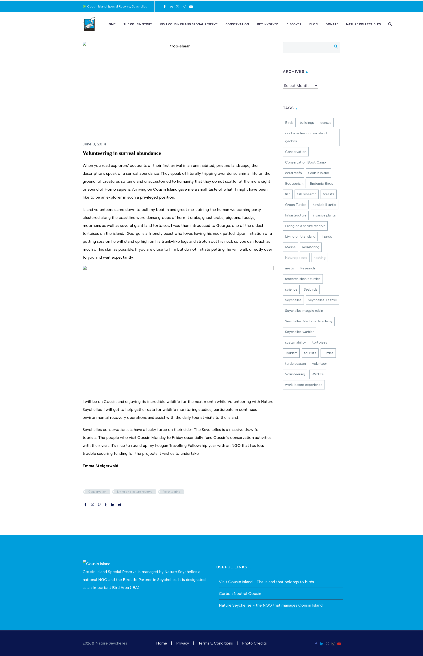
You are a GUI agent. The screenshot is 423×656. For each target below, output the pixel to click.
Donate (332, 24)
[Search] (389, 24)
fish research (306, 194)
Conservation (237, 24)
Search (335, 46)
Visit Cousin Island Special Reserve (188, 24)
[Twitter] (177, 6)
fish (287, 194)
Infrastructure (295, 215)
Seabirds (310, 289)
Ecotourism (294, 183)
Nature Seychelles (181, 571)
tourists (310, 353)
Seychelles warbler (299, 332)
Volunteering (171, 491)
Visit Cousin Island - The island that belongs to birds (266, 581)
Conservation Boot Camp (305, 162)
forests (328, 194)
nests (289, 268)
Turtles (328, 353)
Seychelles (293, 300)
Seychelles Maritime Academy (308, 321)
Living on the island (300, 236)
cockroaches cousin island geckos (306, 137)
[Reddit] (119, 504)
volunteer (319, 363)
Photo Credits (254, 643)
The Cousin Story (137, 24)
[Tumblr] (106, 504)
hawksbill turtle (324, 205)
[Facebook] (164, 6)
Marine (290, 247)
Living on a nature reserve (134, 491)
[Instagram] (184, 6)
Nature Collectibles (363, 24)
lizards (327, 236)
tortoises (319, 342)
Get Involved (267, 24)
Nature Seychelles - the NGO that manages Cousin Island (271, 605)
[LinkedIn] (171, 6)
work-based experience (304, 385)
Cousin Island (318, 173)
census (325, 122)
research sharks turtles (303, 279)
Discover (293, 24)
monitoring (310, 247)
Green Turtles (295, 205)
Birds (289, 122)
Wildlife (318, 374)
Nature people (296, 258)
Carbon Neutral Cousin (240, 593)
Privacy (182, 643)
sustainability (295, 342)
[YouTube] (191, 6)
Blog (313, 24)
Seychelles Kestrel (322, 300)
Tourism (291, 353)
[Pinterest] (99, 504)
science (291, 289)
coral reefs (293, 173)
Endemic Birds (321, 183)
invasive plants (324, 215)
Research (307, 268)
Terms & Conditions (215, 643)
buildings (307, 122)
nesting (320, 258)
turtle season (295, 363)
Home (110, 24)
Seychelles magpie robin (304, 310)
